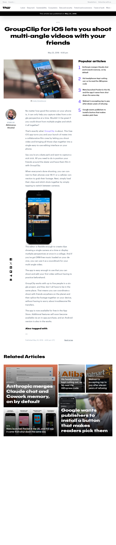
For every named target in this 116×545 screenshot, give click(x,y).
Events (10, 2)
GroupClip (49, 131)
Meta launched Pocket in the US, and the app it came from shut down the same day (96, 92)
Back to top (68, 340)
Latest (23, 8)
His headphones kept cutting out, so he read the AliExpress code (95, 81)
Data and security (65, 8)
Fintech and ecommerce (83, 8)
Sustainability (41, 8)
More (108, 8)
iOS (26, 334)
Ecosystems (52, 8)
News (5, 2)
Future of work (99, 8)
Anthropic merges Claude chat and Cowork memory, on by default (95, 69)
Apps (58, 22)
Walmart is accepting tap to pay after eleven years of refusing (96, 102)
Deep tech (31, 8)
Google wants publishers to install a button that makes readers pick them (94, 112)
